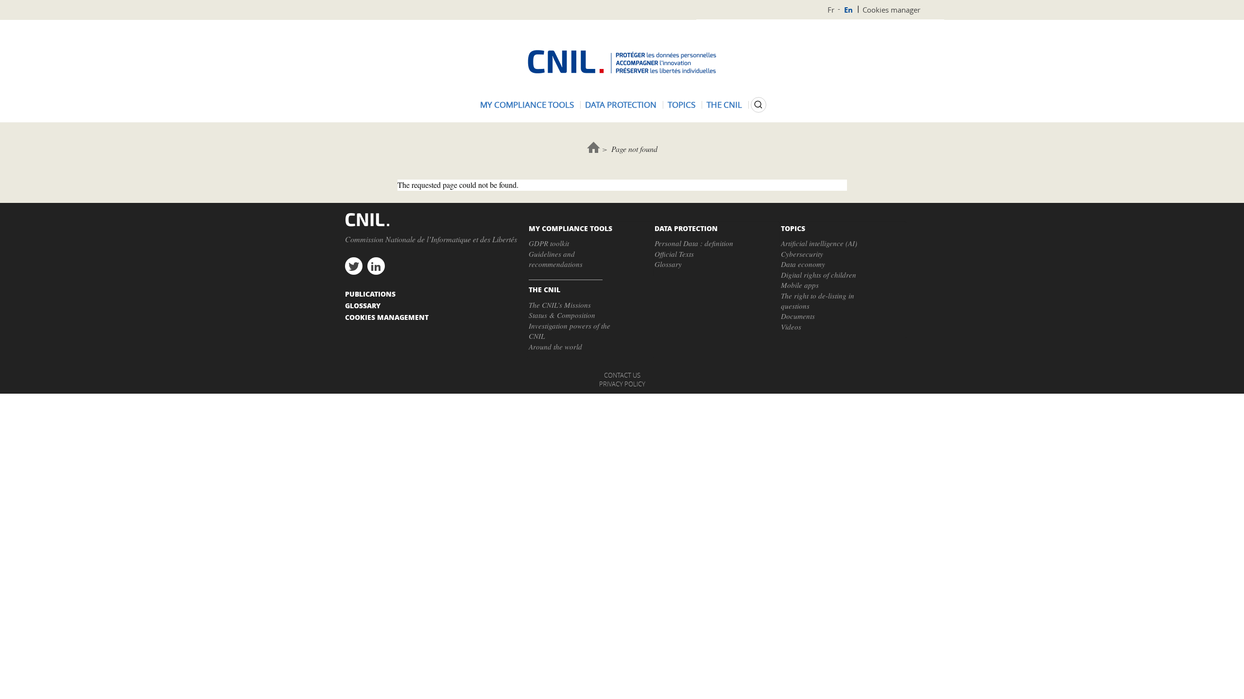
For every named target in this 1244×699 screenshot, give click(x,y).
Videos (791, 327)
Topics (681, 104)
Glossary (668, 264)
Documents (798, 316)
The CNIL (724, 104)
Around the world (555, 346)
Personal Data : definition (694, 243)
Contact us (622, 375)
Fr (831, 10)
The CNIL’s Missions (560, 305)
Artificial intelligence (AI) (819, 243)
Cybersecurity (802, 254)
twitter (354, 266)
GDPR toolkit (549, 243)
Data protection (621, 104)
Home (593, 147)
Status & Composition (562, 315)
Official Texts (674, 254)
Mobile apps (800, 285)
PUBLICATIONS (370, 294)
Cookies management (387, 317)
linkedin (376, 266)
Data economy (803, 264)
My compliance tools (527, 104)
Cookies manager (891, 10)
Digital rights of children (818, 275)
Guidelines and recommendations (556, 259)
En (848, 10)
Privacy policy (622, 384)
